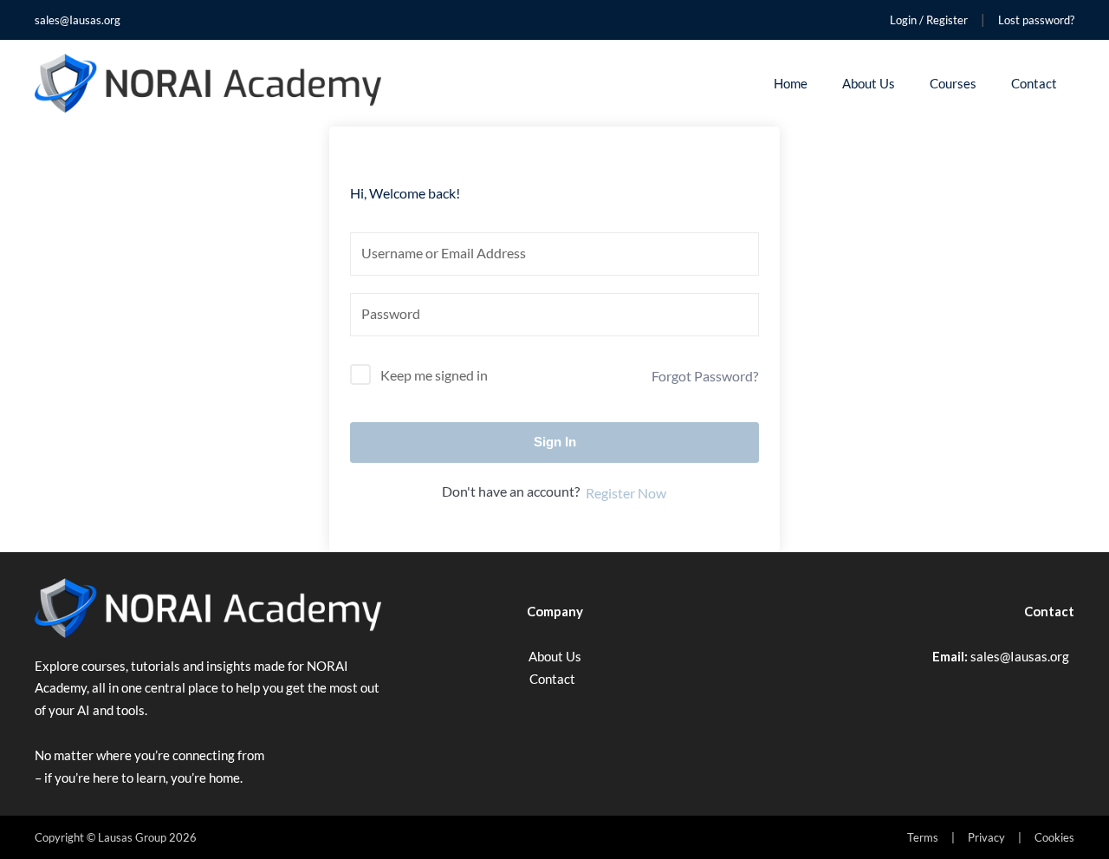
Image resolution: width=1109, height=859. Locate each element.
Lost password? (1036, 20)
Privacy (986, 837)
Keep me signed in (434, 375)
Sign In (555, 441)
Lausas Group (132, 837)
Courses (953, 83)
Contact (1034, 83)
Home (790, 83)
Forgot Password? (705, 376)
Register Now (626, 493)
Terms (922, 837)
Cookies (1054, 837)
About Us (868, 83)
